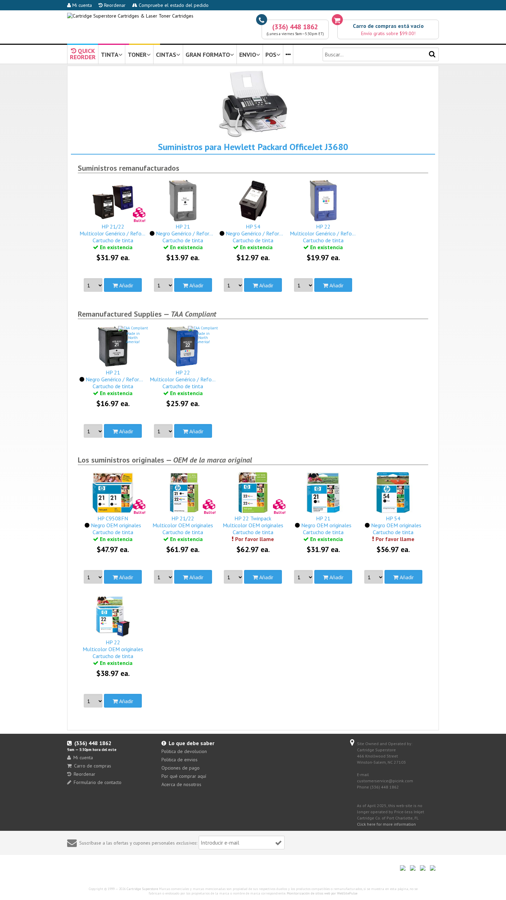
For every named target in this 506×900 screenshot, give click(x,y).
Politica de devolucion (184, 751)
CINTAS (166, 55)
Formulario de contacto (98, 782)
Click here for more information (386, 824)
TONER (137, 55)
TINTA (109, 55)
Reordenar (114, 5)
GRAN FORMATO (208, 55)
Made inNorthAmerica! (133, 337)
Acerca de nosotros (181, 784)
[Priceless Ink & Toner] (130, 16)
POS (270, 55)
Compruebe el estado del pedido (173, 5)
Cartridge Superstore (142, 889)
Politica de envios (179, 759)
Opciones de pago (180, 768)
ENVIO (247, 55)
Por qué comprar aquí (183, 776)
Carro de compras (92, 766)
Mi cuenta (81, 5)
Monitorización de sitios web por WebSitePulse (322, 893)
